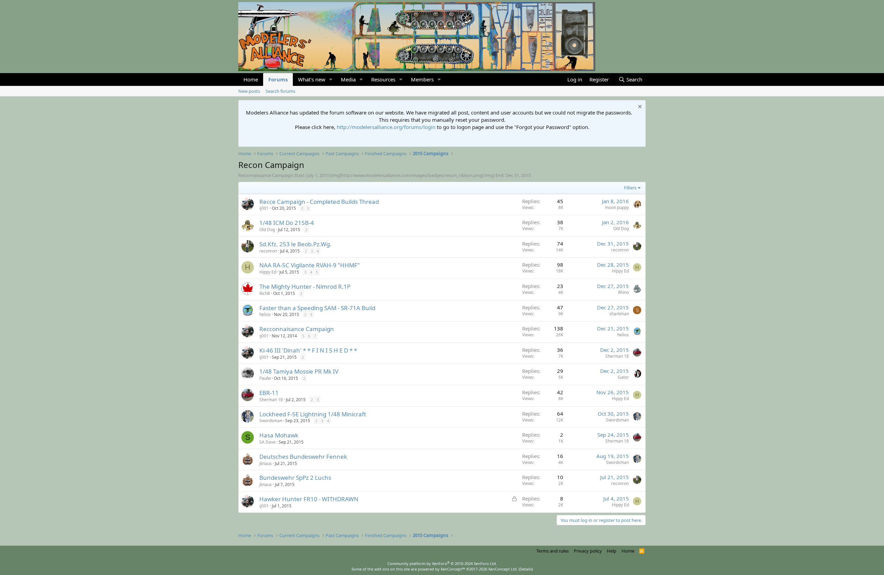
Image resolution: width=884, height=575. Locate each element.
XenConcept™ (453, 569)
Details (526, 569)
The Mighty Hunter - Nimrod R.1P (304, 286)
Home (250, 79)
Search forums (280, 91)
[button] (331, 79)
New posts (249, 91)
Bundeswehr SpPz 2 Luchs (295, 478)
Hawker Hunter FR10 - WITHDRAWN (308, 499)
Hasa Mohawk (278, 435)
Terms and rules (552, 551)
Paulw (265, 378)
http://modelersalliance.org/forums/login (386, 126)
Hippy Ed (267, 272)
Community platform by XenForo (442, 563)
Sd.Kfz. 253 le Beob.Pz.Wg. (295, 244)
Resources (383, 79)
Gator (623, 377)
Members (422, 79)
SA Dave (267, 442)
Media (348, 79)
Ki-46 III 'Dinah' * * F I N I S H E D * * (308, 350)
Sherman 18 (617, 356)
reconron (268, 251)
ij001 (264, 208)
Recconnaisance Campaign (296, 329)
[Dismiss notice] (639, 107)
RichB (264, 293)
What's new (311, 79)
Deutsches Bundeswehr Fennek (303, 456)
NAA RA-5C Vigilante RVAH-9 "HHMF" (309, 265)
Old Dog (267, 229)
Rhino (623, 292)
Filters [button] (630, 188)
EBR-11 (269, 393)
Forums (278, 79)
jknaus (265, 463)
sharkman (619, 314)
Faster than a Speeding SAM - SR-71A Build (317, 308)
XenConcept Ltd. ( (504, 569)
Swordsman (270, 421)
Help (611, 551)
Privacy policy (588, 551)
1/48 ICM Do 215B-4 (286, 223)
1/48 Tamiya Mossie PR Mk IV (298, 371)
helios (265, 314)
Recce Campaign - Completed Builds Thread (319, 202)
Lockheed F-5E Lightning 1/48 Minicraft (312, 414)
